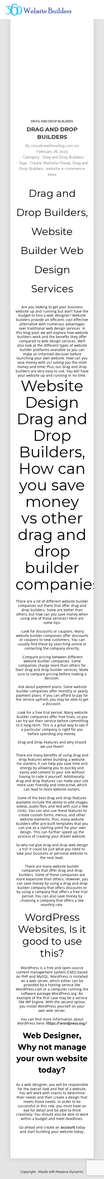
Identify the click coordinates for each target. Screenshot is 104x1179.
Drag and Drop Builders (52, 121)
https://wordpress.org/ (66, 1023)
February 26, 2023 (52, 151)
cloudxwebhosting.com (52, 145)
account (68, 1127)
